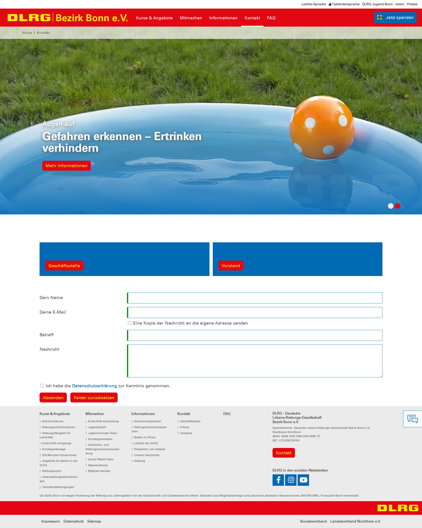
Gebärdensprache (345, 4)
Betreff (47, 334)
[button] (31, 125)
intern (399, 4)
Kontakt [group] (284, 452)
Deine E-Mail (53, 312)
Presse (412, 4)
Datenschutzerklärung (94, 385)
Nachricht (49, 349)
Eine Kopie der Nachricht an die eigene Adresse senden (190, 323)
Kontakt (43, 33)
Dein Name (51, 297)
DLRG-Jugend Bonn (377, 4)
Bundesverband (313, 521)
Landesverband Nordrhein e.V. (355, 521)
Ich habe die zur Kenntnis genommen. (108, 385)
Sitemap (94, 521)
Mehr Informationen (66, 165)
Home (27, 33)
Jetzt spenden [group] (400, 17)
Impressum (50, 521)
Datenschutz (74, 521)
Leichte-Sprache (314, 4)
